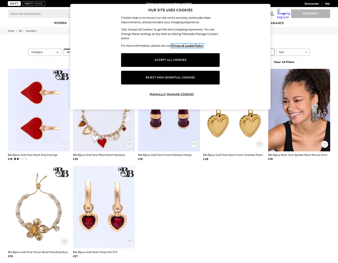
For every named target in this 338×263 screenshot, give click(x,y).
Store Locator (312, 3)
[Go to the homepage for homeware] (33, 3)
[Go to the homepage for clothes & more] (14, 3)
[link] (272, 13)
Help (327, 3)
